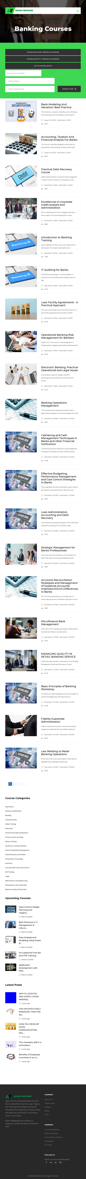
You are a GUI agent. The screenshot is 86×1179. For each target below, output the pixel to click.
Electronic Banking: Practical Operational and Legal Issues (59, 369)
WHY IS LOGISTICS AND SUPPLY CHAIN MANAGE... (29, 996)
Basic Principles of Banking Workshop (58, 688)
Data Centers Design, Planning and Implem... (29, 910)
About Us (49, 1099)
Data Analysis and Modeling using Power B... (30, 940)
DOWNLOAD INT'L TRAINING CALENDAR (43, 59)
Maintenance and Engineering (16, 881)
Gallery (48, 1107)
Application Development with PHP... (28, 968)
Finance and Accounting (14, 837)
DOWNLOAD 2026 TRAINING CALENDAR (43, 52)
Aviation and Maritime (13, 811)
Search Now (68, 89)
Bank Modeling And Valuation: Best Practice (56, 106)
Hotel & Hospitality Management (17, 850)
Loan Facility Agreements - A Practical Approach (59, 304)
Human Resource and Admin (15, 854)
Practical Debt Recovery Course (56, 171)
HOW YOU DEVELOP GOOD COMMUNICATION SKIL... (29, 1028)
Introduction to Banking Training (56, 239)
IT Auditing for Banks (54, 269)
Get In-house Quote (43, 66)
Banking (8, 815)
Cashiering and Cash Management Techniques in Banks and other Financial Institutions (59, 440)
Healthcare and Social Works (15, 846)
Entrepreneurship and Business (16, 833)
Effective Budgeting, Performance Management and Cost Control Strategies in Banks (58, 478)
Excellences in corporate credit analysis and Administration (56, 204)
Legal (7, 876)
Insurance (8, 863)
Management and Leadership (16, 885)
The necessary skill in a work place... (30, 1043)
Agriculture (9, 807)
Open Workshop (51, 1133)
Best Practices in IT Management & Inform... (28, 925)
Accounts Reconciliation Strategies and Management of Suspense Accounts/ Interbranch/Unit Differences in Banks (59, 586)
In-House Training (52, 1130)
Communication (11, 820)
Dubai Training (10, 824)
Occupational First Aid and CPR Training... (30, 954)
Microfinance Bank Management (53, 623)
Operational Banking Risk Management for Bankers (57, 336)
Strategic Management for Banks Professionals (58, 549)
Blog (47, 1111)
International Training (53, 1137)
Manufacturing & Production (16, 889)
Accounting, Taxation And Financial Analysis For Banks (59, 138)
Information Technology (14, 859)
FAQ (47, 1115)
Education (9, 828)
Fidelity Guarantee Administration (52, 720)
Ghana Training (11, 841)
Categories (49, 1141)
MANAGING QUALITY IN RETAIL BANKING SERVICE (58, 655)
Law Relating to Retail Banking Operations (55, 753)
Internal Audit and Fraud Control (17, 868)
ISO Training (9, 872)
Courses (48, 1145)
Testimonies (50, 1103)
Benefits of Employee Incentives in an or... (29, 1056)
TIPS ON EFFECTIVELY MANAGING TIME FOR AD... (30, 1012)
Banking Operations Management (54, 404)
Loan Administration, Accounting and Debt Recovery (55, 515)
